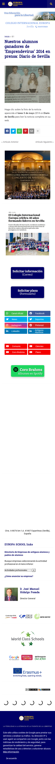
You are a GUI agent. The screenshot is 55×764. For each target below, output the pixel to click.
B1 (13, 36)
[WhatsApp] (19, 131)
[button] (3, 4)
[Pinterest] (25, 131)
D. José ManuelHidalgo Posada (30, 591)
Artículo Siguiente (43, 142)
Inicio (7, 36)
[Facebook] (7, 131)
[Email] (31, 131)
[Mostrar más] (37, 131)
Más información (11, 752)
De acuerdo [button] (11, 758)
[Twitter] (13, 131)
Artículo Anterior (10, 142)
